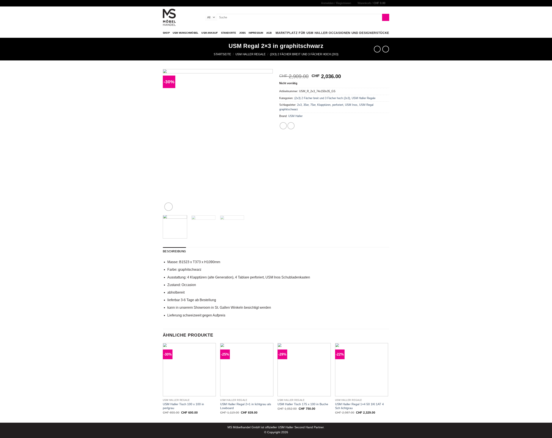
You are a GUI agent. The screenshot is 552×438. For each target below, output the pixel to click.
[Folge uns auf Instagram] (165, 3)
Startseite (222, 54)
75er (312, 104)
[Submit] (385, 17)
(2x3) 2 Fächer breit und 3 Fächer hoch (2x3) (304, 54)
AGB (269, 33)
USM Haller (295, 116)
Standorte (228, 33)
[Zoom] (168, 206)
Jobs (242, 33)
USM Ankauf (209, 33)
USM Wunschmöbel (185, 33)
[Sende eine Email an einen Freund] (291, 125)
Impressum (256, 33)
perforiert (337, 104)
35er (306, 104)
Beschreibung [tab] (174, 251)
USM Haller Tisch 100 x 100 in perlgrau (183, 406)
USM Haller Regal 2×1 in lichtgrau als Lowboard (245, 406)
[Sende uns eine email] (169, 3)
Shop (166, 33)
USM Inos (351, 104)
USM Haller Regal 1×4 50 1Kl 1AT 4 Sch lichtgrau (359, 406)
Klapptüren (324, 104)
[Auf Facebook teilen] (283, 125)
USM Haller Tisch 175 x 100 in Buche (303, 404)
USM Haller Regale (250, 54)
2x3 (299, 104)
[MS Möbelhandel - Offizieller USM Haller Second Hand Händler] (181, 17)
